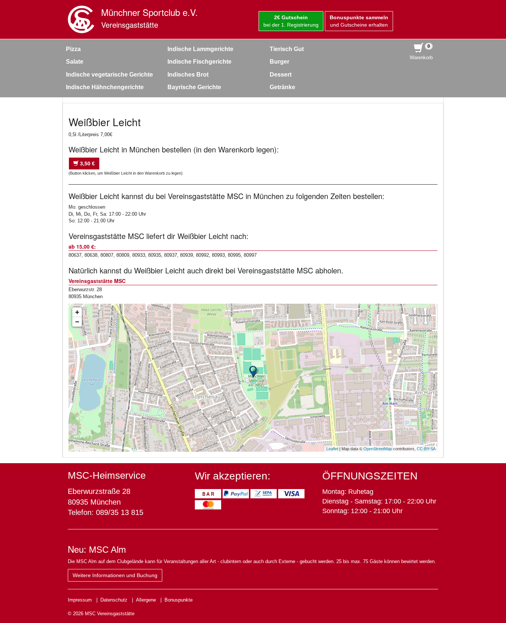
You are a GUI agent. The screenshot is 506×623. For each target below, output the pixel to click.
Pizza (73, 49)
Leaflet (332, 449)
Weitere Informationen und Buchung (115, 575)
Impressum (80, 600)
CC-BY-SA (426, 449)
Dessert (281, 74)
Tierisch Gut (287, 49)
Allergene (146, 600)
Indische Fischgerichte (199, 61)
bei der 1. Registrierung (291, 21)
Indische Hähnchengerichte (105, 87)
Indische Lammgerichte (200, 49)
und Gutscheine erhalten (359, 21)
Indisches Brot (188, 74)
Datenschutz (113, 600)
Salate (74, 61)
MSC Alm (107, 550)
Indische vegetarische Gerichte (109, 74)
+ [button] (77, 312)
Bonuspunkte (178, 600)
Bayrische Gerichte (194, 87)
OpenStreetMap (377, 449)
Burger (279, 61)
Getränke (282, 87)
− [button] (77, 322)
